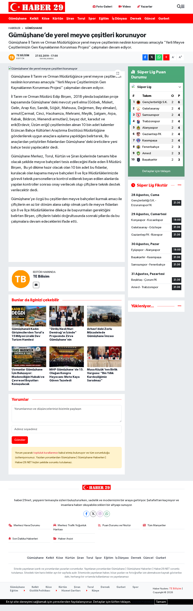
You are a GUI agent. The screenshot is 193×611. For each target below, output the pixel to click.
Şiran (70, 18)
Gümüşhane (17, 18)
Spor (92, 18)
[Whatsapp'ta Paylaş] (159, 57)
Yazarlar (146, 6)
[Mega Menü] (183, 6)
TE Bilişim (175, 588)
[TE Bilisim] (21, 279)
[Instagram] (100, 514)
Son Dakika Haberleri (25, 538)
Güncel (149, 18)
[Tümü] (179, 306)
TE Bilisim (41, 276)
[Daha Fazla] (166, 57)
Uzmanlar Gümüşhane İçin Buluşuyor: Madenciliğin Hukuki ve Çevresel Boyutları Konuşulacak (28, 377)
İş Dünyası (119, 18)
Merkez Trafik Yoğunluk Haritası (70, 527)
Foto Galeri (104, 6)
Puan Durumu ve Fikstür (117, 525)
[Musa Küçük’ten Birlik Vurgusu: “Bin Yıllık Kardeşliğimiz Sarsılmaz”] (104, 356)
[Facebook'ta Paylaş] (145, 57)
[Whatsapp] (107, 514)
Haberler (14, 28)
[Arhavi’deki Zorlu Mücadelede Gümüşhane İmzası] (104, 316)
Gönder (19, 440)
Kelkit (34, 18)
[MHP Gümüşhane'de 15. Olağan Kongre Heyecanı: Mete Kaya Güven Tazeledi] (66, 356)
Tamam (161, 601)
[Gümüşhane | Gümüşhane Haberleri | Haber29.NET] (36, 7)
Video (127, 6)
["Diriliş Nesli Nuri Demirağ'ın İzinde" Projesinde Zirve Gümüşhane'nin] (66, 316)
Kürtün (58, 18)
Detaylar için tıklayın (156, 171)
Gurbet (163, 18)
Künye (95, 591)
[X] (93, 514)
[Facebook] (86, 514)
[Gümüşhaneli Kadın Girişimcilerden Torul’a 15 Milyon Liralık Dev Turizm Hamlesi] (29, 316)
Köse (45, 18)
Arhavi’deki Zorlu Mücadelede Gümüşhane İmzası (100, 332)
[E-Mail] (36, 285)
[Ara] (179, 7)
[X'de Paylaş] (152, 57)
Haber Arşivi (65, 538)
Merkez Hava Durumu (27, 525)
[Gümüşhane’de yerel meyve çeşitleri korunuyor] (66, 68)
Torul (81, 18)
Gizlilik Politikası (39, 591)
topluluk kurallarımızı (46, 452)
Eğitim (104, 18)
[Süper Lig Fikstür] (179, 185)
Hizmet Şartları (70, 591)
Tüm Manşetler (156, 525)
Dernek (135, 18)
